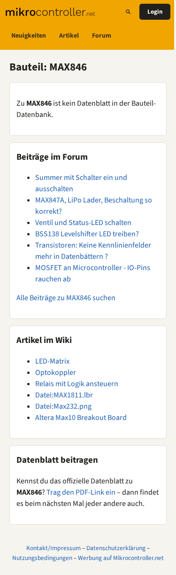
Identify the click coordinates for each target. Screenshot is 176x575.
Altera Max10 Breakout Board (81, 417)
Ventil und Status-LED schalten (83, 223)
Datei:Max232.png (63, 406)
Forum (101, 35)
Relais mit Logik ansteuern (76, 384)
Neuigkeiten (28, 35)
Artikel (69, 35)
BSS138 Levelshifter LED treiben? (87, 234)
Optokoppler (55, 372)
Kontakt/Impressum (53, 548)
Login (154, 12)
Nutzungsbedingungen (42, 557)
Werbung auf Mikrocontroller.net (121, 557)
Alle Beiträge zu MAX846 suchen (65, 298)
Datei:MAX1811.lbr (64, 395)
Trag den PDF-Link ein (80, 492)
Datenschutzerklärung (115, 548)
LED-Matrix (52, 361)
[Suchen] (128, 11)
